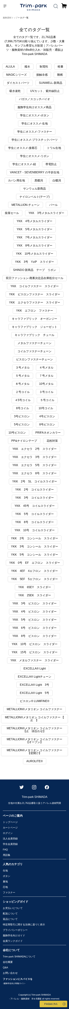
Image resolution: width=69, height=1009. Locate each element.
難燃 (60, 74)
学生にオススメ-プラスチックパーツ (35, 139)
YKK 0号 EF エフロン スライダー (34, 562)
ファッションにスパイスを (18, 981)
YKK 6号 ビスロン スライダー (34, 627)
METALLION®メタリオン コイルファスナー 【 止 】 (36, 719)
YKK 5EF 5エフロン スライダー (34, 579)
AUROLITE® (34, 761)
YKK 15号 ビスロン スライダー (35, 652)
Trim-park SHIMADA (19, 956)
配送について (10, 913)
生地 (5, 870)
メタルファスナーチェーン (34, 343)
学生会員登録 (10, 844)
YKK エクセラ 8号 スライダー (34, 473)
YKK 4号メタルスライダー (34, 221)
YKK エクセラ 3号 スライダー (34, 457)
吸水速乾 (15, 90)
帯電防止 (51, 164)
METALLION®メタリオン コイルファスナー (34, 709)
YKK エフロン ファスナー (34, 310)
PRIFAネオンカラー (48, 432)
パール (53, 204)
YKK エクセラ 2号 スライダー (34, 448)
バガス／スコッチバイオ (34, 99)
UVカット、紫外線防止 (45, 90)
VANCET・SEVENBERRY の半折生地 (34, 172)
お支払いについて (13, 908)
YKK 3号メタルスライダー (46, 212)
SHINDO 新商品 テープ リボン (34, 269)
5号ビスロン (22, 424)
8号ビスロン (47, 424)
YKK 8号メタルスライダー (34, 245)
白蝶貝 (57, 180)
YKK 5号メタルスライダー (34, 229)
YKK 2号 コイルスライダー (34, 489)
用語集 (6, 855)
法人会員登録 (10, 838)
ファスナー (9, 892)
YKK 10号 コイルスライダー (35, 530)
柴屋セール (12, 212)
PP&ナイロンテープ (24, 440)
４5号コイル (23, 400)
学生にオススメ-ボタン (34, 115)
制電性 (44, 66)
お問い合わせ (10, 973)
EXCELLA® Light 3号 (34, 684)
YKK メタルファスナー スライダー (34, 660)
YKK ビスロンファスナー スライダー (34, 294)
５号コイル (47, 400)
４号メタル (46, 367)
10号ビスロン (17, 432)
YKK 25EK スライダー (34, 595)
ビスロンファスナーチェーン (34, 359)
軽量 (60, 66)
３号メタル (23, 367)
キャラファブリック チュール (34, 335)
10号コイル (46, 408)
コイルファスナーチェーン (34, 351)
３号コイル (46, 391)
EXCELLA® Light (35, 668)
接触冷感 (42, 74)
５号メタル (23, 375)
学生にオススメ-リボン (34, 156)
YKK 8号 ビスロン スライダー (34, 635)
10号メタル (46, 383)
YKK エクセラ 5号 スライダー (34, 465)
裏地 (5, 881)
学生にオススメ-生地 (34, 123)
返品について (10, 919)
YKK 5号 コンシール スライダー (34, 554)
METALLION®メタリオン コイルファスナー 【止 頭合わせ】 (34, 730)
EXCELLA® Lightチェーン (34, 676)
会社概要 (8, 962)
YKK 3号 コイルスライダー (34, 497)
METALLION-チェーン (26, 204)
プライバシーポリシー (15, 930)
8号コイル (22, 408)
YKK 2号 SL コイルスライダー (34, 481)
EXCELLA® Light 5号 (34, 692)
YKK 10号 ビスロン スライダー (35, 644)
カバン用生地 (16, 180)
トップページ (10, 822)
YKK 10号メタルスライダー (34, 253)
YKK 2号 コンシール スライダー (34, 538)
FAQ (5, 849)
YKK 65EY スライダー (34, 587)
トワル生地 (54, 147)
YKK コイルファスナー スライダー (34, 286)
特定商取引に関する (24, 924)
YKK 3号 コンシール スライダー (34, 546)
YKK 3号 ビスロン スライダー (34, 603)
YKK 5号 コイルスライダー (34, 513)
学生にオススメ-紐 (24, 164)
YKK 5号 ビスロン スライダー (34, 619)
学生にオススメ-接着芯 (22, 147)
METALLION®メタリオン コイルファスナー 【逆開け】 (34, 752)
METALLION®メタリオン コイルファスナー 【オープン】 (34, 741)
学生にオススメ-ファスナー (34, 131)
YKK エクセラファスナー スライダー (34, 302)
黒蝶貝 (38, 180)
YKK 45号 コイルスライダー (35, 505)
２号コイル (23, 391)
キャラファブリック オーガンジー (34, 318)
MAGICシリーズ (16, 74)
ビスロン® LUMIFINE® (34, 701)
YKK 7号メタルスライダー (34, 237)
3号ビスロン (22, 416)
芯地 (5, 887)
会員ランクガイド (13, 941)
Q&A (5, 967)
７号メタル (46, 375)
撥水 (27, 66)
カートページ (10, 827)
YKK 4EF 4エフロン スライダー (34, 570)
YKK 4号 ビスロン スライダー (34, 611)
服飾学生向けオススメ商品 (34, 107)
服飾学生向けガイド (14, 935)
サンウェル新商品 (34, 188)
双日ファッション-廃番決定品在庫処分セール (34, 278)
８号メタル (22, 383)
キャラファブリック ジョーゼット (34, 326)
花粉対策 (52, 440)
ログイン (8, 833)
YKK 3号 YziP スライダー (34, 261)
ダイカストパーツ (18, 82)
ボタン (6, 876)
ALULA (10, 66)
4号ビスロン (47, 416)
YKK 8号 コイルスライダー (34, 522)
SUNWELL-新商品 (50, 82)
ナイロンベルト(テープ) (34, 196)
